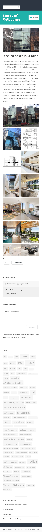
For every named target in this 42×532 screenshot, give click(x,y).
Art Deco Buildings (8, 509)
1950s (12, 368)
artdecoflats (15, 378)
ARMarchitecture (33, 374)
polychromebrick (10, 444)
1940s (5, 369)
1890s (33, 357)
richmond (6, 456)
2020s (12, 374)
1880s (24, 356)
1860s (10, 357)
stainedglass (22, 462)
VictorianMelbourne (13, 485)
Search (18, 7)
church (5, 398)
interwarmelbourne (18, 422)
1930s (30, 363)
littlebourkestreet (7, 426)
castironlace (23, 392)
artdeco (5, 378)
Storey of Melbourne (11, 17)
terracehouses (31, 467)
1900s (5, 363)
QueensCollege (8, 453)
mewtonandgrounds (25, 435)
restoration (33, 453)
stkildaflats (7, 467)
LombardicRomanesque (20, 426)
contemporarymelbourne (13, 402)
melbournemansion (27, 430)
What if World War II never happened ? (15, 505)
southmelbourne (10, 462)
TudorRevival (26, 472)
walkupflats (31, 486)
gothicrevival (23, 412)
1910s (12, 363)
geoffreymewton (8, 413)
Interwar (6, 422)
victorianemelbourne (11, 480)
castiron (14, 393)
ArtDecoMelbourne (13, 382)
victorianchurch (26, 476)
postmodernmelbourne (11, 448)
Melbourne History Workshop (12, 519)
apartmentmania (22, 374)
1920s (20, 363)
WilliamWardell (7, 489)
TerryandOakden (7, 472)
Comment (32, 327)
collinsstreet (26, 397)
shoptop (28, 456)
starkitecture (7, 514)
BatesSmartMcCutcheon (10, 387)
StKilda (32, 461)
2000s (31, 369)
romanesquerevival (17, 456)
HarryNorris (6, 418)
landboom (30, 422)
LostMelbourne (10, 430)
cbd (33, 392)
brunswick (6, 393)
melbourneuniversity (10, 435)
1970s (19, 369)
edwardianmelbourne (14, 407)
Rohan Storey (11, 284)
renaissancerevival (21, 453)
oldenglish (29, 439)
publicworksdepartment (28, 448)
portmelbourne (25, 444)
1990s (25, 369)
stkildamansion (19, 467)
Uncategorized (10, 277)
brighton (32, 387)
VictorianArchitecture (11, 476)
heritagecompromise (19, 418)
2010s (5, 373)
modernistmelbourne (14, 439)
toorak (16, 471)
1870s (16, 357)
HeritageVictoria (33, 417)
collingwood (14, 398)
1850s (5, 357)
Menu (35, 17)
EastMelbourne (31, 403)
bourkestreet (23, 387)
